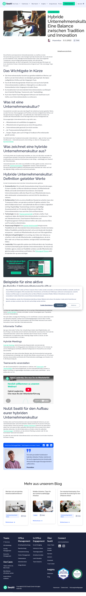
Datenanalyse (22, 558)
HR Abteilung (7, 545)
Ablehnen (73, 305)
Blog (48, 576)
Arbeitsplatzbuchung (24, 545)
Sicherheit (50, 560)
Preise (60, 3)
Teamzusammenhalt (25, 214)
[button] (16, 3)
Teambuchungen (8, 431)
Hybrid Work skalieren (7, 577)
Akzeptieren (60, 305)
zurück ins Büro (11, 312)
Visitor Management (24, 555)
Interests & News (38, 548)
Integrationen (53, 3)
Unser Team (50, 545)
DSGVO (49, 557)
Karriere (49, 553)
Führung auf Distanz (42, 251)
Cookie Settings (6, 594)
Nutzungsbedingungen (76, 587)
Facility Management (7, 549)
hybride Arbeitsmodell (30, 225)
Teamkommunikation (16, 165)
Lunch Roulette (37, 558)
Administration (22, 561)
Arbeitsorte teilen (38, 555)
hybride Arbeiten (8, 141)
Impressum (56, 587)
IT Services (6, 542)
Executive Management (7, 555)
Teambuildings (7, 368)
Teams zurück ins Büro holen (8, 566)
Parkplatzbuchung (23, 551)
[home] (7, 3)
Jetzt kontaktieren (63, 542)
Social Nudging (37, 545)
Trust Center (51, 563)
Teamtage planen (38, 551)
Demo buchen (69, 3)
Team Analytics (37, 561)
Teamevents (40, 366)
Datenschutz (64, 587)
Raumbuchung (22, 548)
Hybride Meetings (8, 345)
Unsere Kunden (49, 549)
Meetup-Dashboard (30, 425)
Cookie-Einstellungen (46, 305)
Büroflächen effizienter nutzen (8, 572)
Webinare (50, 573)
